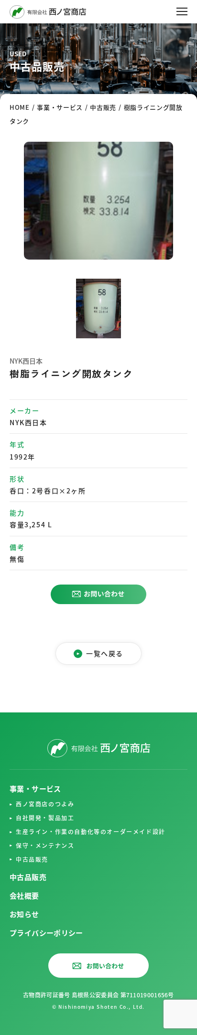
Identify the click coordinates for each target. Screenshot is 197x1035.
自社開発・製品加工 (45, 818)
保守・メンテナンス (45, 845)
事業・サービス (35, 789)
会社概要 (24, 895)
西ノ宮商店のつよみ (45, 804)
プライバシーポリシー (46, 933)
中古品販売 (32, 859)
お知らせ (24, 914)
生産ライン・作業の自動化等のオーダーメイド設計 (90, 831)
